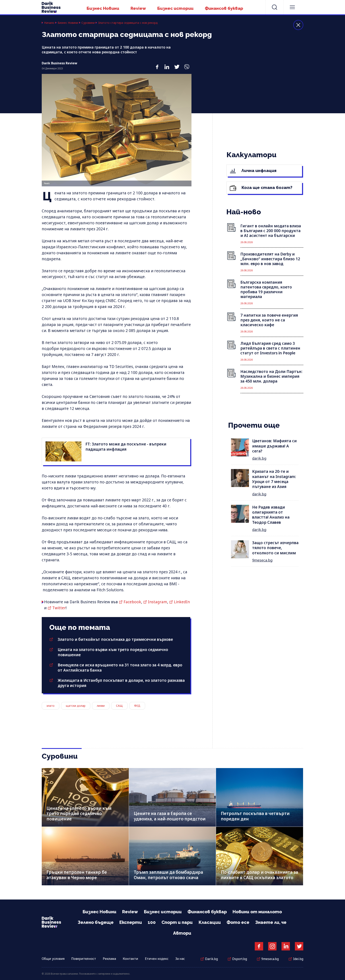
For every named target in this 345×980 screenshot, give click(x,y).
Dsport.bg (239, 959)
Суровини (88, 23)
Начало (49, 23)
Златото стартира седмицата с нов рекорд (128, 23)
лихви (101, 706)
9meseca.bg (262, 560)
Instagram (157, 601)
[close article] (298, 25)
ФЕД (137, 706)
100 (152, 922)
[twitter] (177, 64)
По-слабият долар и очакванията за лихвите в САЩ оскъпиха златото (259, 874)
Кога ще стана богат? (266, 187)
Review (138, 8)
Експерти (130, 922)
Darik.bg (211, 959)
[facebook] (157, 64)
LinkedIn (182, 601)
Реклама (109, 958)
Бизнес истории (175, 8)
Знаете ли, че (271, 922)
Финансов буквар (224, 8)
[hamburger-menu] (292, 7)
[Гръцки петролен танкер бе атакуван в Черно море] (85, 856)
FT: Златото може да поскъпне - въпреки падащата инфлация (125, 446)
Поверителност (83, 958)
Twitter (59, 607)
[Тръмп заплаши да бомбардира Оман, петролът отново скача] (172, 856)
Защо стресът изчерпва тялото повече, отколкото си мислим (275, 548)
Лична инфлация (258, 170)
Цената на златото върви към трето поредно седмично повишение (79, 813)
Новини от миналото (257, 911)
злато (51, 706)
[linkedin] (167, 64)
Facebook (132, 601)
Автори (182, 933)
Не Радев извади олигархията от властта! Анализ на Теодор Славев (270, 515)
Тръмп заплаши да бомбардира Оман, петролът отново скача (168, 874)
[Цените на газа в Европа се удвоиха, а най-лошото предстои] (172, 797)
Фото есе (238, 922)
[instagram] (272, 946)
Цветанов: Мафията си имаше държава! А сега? (274, 446)
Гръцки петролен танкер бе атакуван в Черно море (77, 874)
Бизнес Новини (103, 8)
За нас (180, 958)
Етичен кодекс (157, 958)
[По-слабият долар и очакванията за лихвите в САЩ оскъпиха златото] (259, 856)
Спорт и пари (177, 922)
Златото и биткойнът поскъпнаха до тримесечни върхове (115, 639)
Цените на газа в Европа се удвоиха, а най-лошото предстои (169, 816)
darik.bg (259, 458)
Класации (209, 922)
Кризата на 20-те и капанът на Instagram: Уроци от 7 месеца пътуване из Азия (274, 479)
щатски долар (75, 706)
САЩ (119, 706)
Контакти (130, 958)
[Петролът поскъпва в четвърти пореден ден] (259, 797)
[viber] (186, 64)
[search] (274, 7)
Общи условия (53, 958)
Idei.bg (298, 959)
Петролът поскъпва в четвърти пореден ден (255, 816)
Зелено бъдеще (96, 922)
